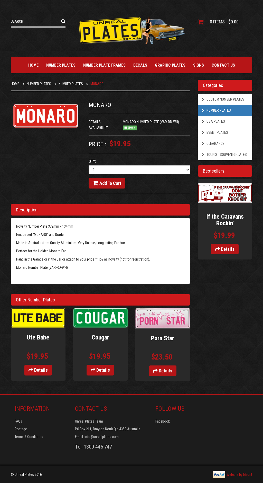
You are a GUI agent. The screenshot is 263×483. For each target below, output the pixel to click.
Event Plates (217, 132)
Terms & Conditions (29, 437)
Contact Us (223, 65)
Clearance (215, 143)
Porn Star (162, 338)
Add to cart (110, 183)
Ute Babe (38, 337)
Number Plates (61, 65)
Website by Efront (239, 474)
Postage (21, 429)
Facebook (162, 421)
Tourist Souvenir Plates (226, 155)
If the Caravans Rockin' (225, 220)
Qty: (92, 161)
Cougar (100, 337)
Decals (140, 65)
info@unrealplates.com (101, 437)
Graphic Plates (170, 65)
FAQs (18, 421)
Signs (198, 65)
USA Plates (215, 121)
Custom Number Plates (225, 99)
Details (40, 370)
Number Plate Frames (104, 65)
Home (33, 65)
